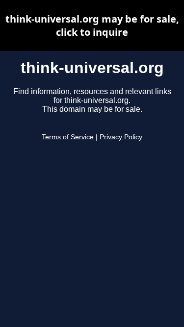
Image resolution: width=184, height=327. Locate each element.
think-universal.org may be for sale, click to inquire (92, 25)
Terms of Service (68, 137)
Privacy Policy (121, 137)
